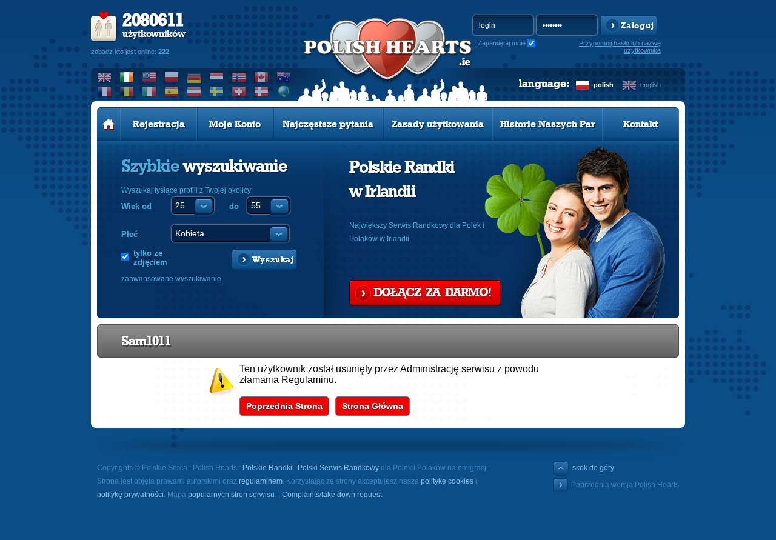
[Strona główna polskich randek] (109, 124)
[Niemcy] (194, 77)
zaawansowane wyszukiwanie (171, 279)
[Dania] (261, 91)
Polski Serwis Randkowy (338, 468)
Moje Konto (235, 124)
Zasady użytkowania (438, 124)
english (650, 84)
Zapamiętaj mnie (502, 43)
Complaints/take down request (332, 494)
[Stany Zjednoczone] (149, 77)
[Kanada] (261, 77)
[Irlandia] (127, 77)
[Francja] (104, 91)
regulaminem (261, 481)
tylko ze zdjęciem (150, 257)
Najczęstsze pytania (328, 124)
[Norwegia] (239, 77)
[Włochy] (149, 91)
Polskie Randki (267, 468)
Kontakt (640, 124)
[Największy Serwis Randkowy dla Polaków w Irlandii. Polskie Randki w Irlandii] (388, 61)
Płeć (129, 234)
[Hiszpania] (171, 91)
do (234, 206)
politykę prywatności (130, 494)
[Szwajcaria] (239, 91)
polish (604, 84)
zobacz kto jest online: (130, 51)
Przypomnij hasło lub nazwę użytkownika (620, 46)
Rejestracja (159, 124)
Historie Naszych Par (547, 124)
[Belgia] (127, 91)
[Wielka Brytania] (104, 77)
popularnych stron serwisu (231, 494)
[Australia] (284, 77)
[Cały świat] (284, 91)
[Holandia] (216, 77)
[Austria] (194, 91)
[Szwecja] (216, 91)
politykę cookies (447, 481)
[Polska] (171, 77)
